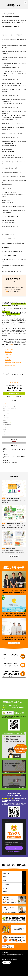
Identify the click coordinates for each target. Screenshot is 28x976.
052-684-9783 (8, 956)
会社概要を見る (8, 357)
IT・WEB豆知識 (7, 425)
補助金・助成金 (6, 432)
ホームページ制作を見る (10, 349)
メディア (5, 427)
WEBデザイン (6, 422)
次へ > (21, 374)
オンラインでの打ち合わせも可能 (14, 396)
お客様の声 (5, 418)
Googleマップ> (6, 962)
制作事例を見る (8, 352)
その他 (4, 434)
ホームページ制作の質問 (9, 406)
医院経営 (5, 420)
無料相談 (11, 344)
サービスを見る (8, 354)
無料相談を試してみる (14, 393)
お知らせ (5, 415)
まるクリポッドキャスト (9, 413)
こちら (6, 291)
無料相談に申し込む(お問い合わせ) (13, 362)
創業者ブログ (6, 429)
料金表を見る (8, 360)
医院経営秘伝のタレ (8, 411)
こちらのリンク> (6, 707)
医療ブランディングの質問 (9, 408)
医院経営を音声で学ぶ (10, 365)
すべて (4, 404)
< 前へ (6, 374)
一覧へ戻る (13, 374)
